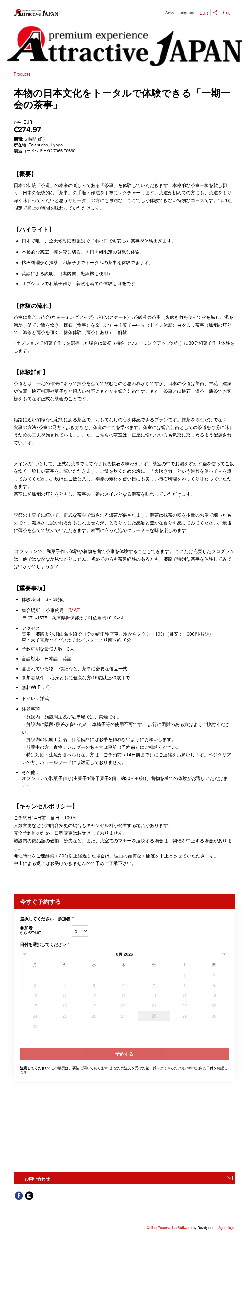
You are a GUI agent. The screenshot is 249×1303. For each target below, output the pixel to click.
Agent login (226, 1227)
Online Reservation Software (169, 1227)
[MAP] (74, 610)
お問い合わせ (37, 1178)
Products (22, 74)
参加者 (30, 929)
